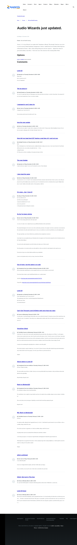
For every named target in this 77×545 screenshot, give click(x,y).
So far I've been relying (24, 214)
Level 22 (19, 70)
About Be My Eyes (40, 518)
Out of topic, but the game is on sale (29, 264)
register (22, 59)
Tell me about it (22, 88)
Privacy (35, 527)
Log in (18, 59)
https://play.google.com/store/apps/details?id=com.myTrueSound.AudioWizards (36, 282)
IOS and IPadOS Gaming (32, 20)
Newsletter (62, 518)
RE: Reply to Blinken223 (25, 412)
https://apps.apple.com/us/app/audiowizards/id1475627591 (31, 278)
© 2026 (52, 525)
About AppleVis (20, 518)
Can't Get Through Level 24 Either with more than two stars (36, 310)
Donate (26, 519)
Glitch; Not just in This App (26, 477)
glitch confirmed (22, 455)
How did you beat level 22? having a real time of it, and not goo (37, 138)
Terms (62, 525)
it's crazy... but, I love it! (24, 192)
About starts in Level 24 (24, 361)
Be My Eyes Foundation (30, 518)
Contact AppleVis (73, 518)
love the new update (23, 122)
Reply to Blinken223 (23, 384)
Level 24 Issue (21, 491)
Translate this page (21, 16)
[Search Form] (73, 7)
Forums (23, 20)
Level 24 (19, 290)
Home (18, 20)
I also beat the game (23, 174)
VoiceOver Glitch (22, 328)
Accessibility (57, 525)
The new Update (22, 160)
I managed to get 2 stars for (26, 104)
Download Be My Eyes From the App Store (50, 519)
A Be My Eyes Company (43, 527)
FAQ (67, 518)
